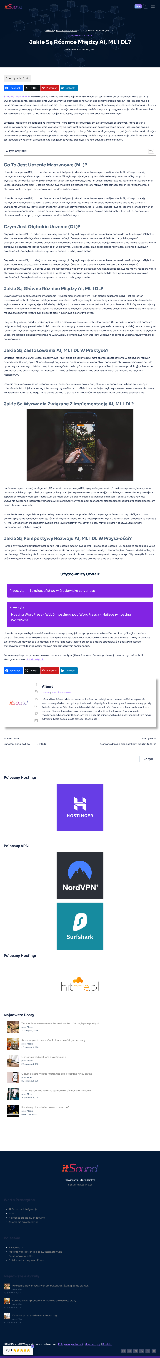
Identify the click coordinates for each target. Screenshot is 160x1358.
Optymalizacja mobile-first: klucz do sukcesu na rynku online (56, 1073)
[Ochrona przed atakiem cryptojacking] (13, 1061)
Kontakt (107, 1344)
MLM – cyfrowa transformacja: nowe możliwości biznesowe (56, 1090)
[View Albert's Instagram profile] (36, 691)
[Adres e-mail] (154, 1351)
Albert (73, 49)
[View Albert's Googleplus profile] (36, 706)
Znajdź (148, 759)
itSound (49, 30)
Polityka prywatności (70, 1344)
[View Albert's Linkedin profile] (36, 699)
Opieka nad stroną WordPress (26, 1260)
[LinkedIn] (135, 1351)
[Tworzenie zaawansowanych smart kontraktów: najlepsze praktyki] (13, 1027)
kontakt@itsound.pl (80, 1184)
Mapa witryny (92, 1344)
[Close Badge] (32, 1346)
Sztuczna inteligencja (66, 30)
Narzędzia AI (15, 1247)
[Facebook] (123, 1351)
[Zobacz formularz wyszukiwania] (145, 6)
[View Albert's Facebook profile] (36, 684)
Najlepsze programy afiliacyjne (26, 1217)
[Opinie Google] (141, 1351)
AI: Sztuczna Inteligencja (22, 1209)
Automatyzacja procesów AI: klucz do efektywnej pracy (53, 1040)
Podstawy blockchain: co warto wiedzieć (45, 1107)
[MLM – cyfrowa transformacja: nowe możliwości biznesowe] (13, 1094)
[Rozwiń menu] (153, 6)
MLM (138, 6)
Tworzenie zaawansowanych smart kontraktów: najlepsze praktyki (60, 1023)
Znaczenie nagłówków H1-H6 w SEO (25, 741)
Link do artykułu (35, 659)
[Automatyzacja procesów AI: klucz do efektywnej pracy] (13, 1044)
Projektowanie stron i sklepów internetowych (35, 1251)
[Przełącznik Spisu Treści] (149, 151)
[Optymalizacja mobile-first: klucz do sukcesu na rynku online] (13, 1077)
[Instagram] (129, 1351)
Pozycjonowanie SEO (20, 1255)
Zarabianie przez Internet (23, 1221)
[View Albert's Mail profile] (36, 720)
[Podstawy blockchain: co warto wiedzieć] (13, 1111)
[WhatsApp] (147, 1351)
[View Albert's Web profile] (36, 713)
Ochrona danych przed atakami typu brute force (128, 741)
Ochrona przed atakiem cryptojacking (43, 1056)
